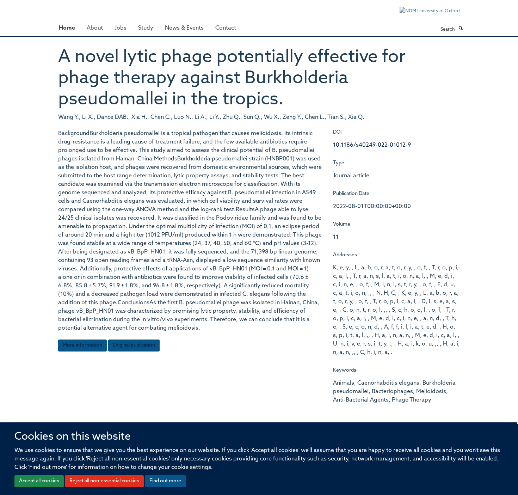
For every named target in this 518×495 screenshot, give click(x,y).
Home (67, 28)
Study (145, 28)
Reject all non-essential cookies (104, 481)
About (95, 28)
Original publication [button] (134, 345)
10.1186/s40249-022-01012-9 (372, 145)
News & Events (184, 28)
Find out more (165, 481)
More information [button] (82, 345)
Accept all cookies (39, 481)
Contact (225, 28)
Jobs (121, 28)
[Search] (460, 29)
